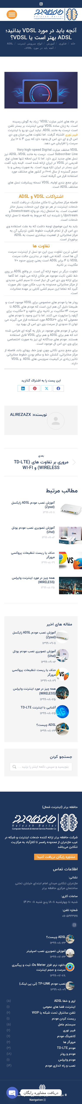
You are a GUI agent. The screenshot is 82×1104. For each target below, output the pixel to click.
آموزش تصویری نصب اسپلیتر (46, 951)
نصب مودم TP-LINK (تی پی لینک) (42, 983)
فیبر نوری (71, 134)
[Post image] (62, 636)
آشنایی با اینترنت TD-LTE (38, 707)
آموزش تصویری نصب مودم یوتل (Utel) (33, 530)
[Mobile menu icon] (12, 14)
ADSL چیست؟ (46, 725)
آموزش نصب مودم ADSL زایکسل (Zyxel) (33, 505)
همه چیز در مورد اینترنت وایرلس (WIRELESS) (33, 580)
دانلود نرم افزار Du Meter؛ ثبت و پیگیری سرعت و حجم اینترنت (39, 967)
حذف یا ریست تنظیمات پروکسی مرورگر (33, 555)
